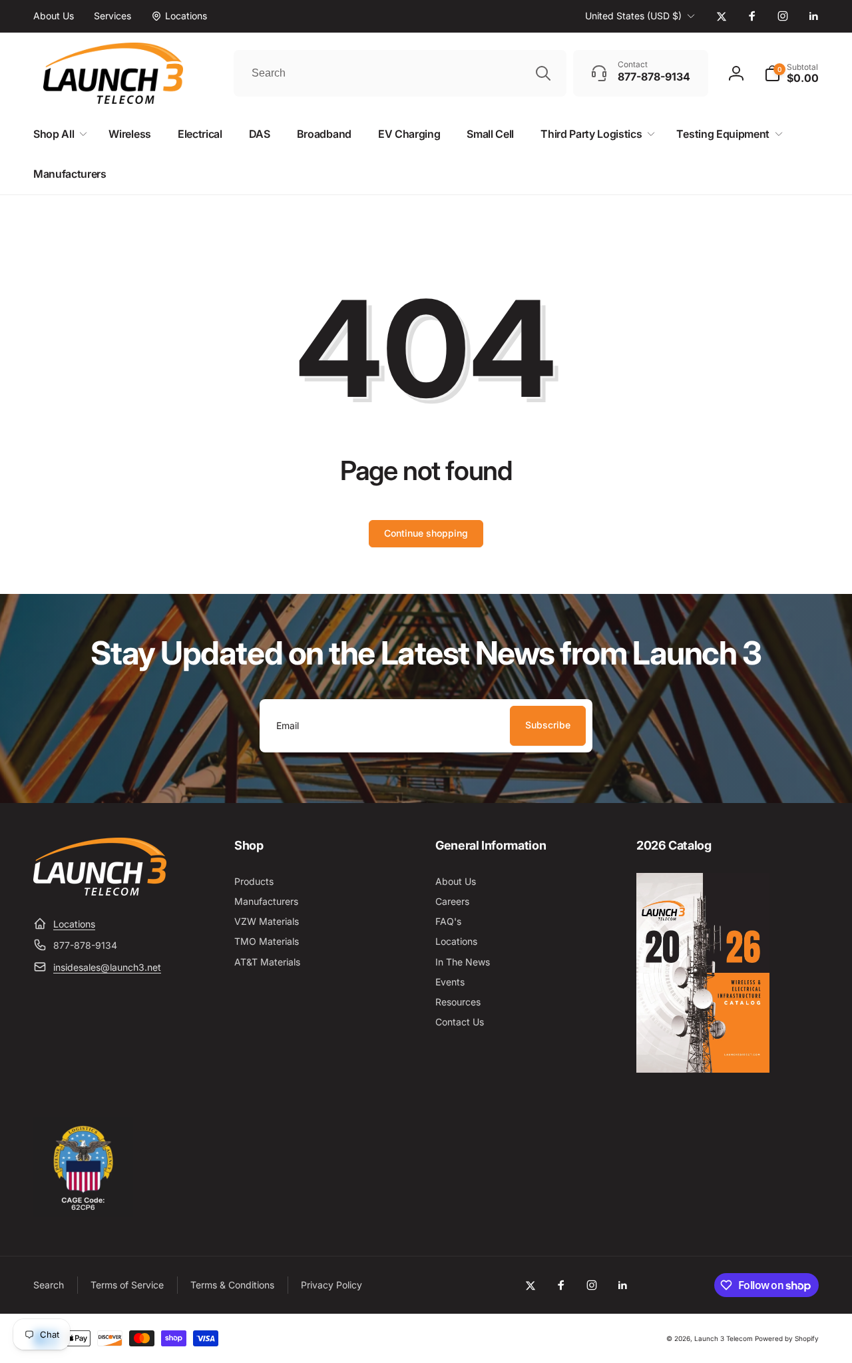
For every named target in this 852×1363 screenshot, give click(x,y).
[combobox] (400, 73)
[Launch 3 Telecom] (99, 891)
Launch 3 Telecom (723, 1338)
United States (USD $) (633, 15)
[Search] (543, 73)
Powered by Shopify (787, 1338)
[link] (53, 16)
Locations (74, 924)
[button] (791, 73)
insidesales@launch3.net (107, 967)
